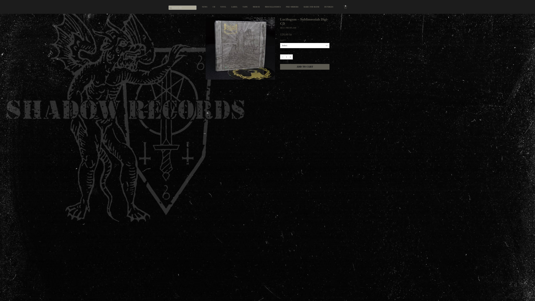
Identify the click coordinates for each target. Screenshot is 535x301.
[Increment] (290, 56)
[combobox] (304, 45)
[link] (346, 7)
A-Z (282, 40)
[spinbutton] (286, 56)
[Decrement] (282, 56)
